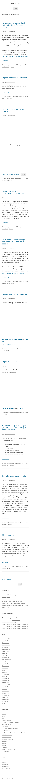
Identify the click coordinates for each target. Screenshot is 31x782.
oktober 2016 (5, 682)
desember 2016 (6, 678)
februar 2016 (5, 691)
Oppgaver (4, 747)
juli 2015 (4, 703)
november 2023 (6, 639)
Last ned (23, 174)
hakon (12, 67)
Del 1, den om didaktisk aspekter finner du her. (15, 56)
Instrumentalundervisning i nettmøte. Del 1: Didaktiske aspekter (13, 241)
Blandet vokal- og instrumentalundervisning (13, 192)
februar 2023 (5, 643)
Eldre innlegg (6, 579)
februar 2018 (5, 666)
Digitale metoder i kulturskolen (14, 77)
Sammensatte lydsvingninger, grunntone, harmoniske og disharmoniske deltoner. (15, 427)
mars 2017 (4, 672)
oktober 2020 (5, 651)
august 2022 (5, 647)
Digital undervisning (10, 361)
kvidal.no (15, 3)
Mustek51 (4, 743)
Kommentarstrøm (6, 766)
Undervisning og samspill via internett (13, 110)
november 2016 (6, 680)
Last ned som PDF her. (8, 344)
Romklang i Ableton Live (12, 618)
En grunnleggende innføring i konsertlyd (17, 624)
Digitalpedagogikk (6, 720)
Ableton (4, 714)
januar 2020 (5, 655)
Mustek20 (4, 741)
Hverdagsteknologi (7, 724)
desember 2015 (6, 693)
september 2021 (6, 649)
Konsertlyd (5, 726)
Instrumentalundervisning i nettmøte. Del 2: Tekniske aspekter (13, 25)
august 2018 (5, 664)
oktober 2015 (5, 697)
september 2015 (6, 699)
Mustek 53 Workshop (7, 739)
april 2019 (4, 662)
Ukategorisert (20, 65)
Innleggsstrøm (5, 764)
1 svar (3, 197)
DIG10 (3, 718)
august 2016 (5, 687)
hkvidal (20, 408)
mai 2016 (4, 689)
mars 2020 (4, 653)
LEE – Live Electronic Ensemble (10, 728)
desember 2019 (6, 657)
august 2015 (5, 701)
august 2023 (5, 641)
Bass (3, 716)
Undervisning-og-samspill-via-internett (11, 174)
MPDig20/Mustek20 (7, 735)
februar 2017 (5, 674)
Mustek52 (4, 745)
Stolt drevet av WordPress (8, 779)
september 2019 (6, 659)
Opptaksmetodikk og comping (14, 476)
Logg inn (4, 762)
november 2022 (6, 645)
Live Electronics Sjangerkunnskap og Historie (13, 733)
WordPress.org (6, 768)
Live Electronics (6, 730)
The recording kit (9, 535)
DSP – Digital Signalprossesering (10, 722)
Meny (15, 8)
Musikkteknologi (6, 737)
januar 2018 (5, 668)
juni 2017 (4, 670)
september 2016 (6, 685)
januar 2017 (5, 676)
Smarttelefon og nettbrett (8, 749)
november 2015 (6, 695)
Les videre (5, 60)
